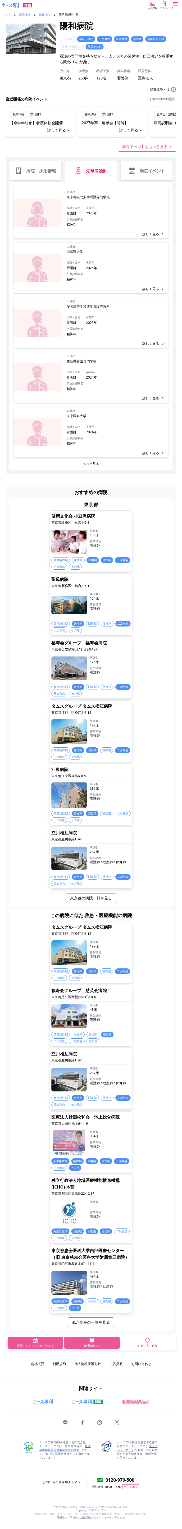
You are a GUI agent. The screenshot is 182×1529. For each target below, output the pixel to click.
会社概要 (37, 1363)
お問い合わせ (141, 1363)
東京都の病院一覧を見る (91, 898)
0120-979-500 (119, 1480)
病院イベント (152, 170)
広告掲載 (116, 1363)
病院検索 (24, 15)
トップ (6, 15)
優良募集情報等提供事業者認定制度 (65, 1448)
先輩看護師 (96, 170)
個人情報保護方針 (87, 1363)
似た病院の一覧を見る (91, 1322)
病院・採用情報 (41, 170)
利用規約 (59, 1363)
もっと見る (91, 463)
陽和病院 (44, 15)
